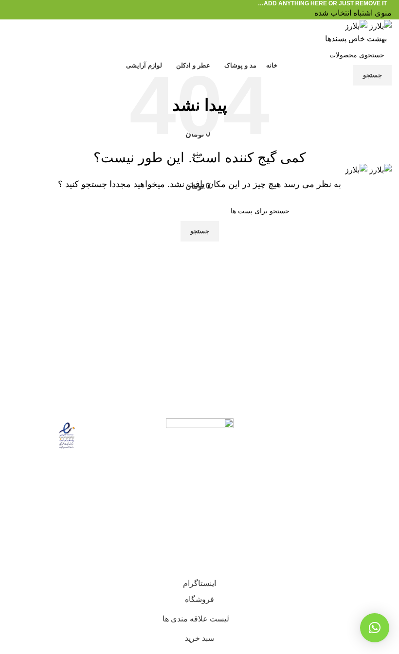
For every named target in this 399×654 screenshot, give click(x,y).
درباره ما (377, 444)
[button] (374, 627)
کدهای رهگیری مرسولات (351, 480)
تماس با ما (375, 462)
